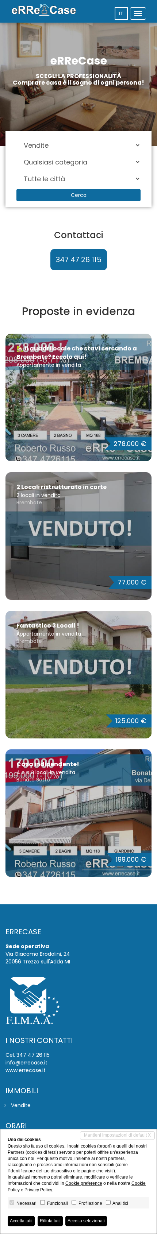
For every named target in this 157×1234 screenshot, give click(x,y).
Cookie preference (83, 1183)
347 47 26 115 (79, 260)
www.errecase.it (25, 1070)
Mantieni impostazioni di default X (117, 1135)
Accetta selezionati (86, 1220)
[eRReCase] (43, 10)
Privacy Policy (38, 1189)
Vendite (21, 1105)
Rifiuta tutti (50, 1220)
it (121, 13)
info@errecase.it (26, 1062)
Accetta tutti (21, 1220)
